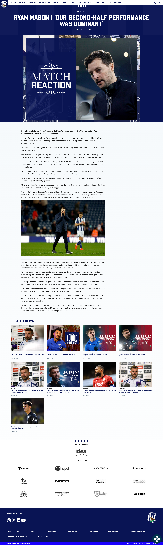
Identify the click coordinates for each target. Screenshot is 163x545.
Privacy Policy (14, 531)
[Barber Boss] (101, 468)
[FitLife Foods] (139, 468)
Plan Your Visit (114, 3)
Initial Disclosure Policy (137, 531)
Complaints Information (17, 536)
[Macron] (23, 468)
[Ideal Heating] (81, 452)
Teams (64, 3)
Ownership (34, 531)
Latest (13, 3)
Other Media (141, 543)
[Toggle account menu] (155, 2)
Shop (55, 3)
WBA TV (22, 3)
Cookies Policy (73, 531)
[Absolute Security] (101, 494)
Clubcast (153, 543)
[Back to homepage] (4, 4)
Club (79, 3)
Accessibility (53, 531)
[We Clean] (139, 494)
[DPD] (62, 468)
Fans (72, 3)
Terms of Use (113, 531)
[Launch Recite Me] (157, 539)
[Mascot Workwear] (101, 481)
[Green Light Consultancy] (139, 481)
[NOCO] (62, 481)
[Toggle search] (160, 2)
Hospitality (44, 3)
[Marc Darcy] (23, 494)
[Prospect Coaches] (62, 494)
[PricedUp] (23, 481)
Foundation (99, 3)
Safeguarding (42, 536)
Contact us (93, 531)
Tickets (32, 3)
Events (87, 3)
